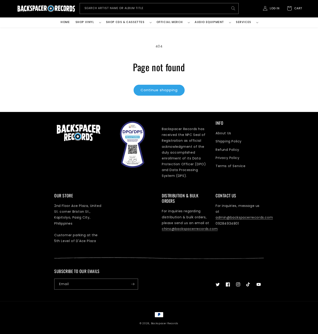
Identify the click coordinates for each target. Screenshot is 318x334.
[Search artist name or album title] (233, 8)
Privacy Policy (227, 157)
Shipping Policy (229, 141)
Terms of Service (231, 166)
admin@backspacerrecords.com (244, 217)
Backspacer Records (165, 323)
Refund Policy (227, 149)
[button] (88, 22)
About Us (223, 133)
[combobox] (159, 8)
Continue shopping (159, 90)
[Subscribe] (133, 284)
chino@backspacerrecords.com (190, 228)
